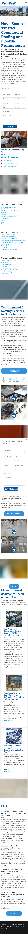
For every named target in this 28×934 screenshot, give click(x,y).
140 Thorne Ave (6, 155)
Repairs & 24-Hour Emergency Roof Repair (13, 240)
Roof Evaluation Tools (7, 248)
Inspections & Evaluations (8, 235)
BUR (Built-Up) (5, 218)
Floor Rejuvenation (6, 264)
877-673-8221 (7, 160)
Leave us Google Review (10, 166)
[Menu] (26, 3)
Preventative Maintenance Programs (12, 242)
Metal (3, 220)
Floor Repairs (5, 266)
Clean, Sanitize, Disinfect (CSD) (10, 270)
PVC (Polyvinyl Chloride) (8, 209)
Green (3, 224)
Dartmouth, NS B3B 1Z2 (9, 157)
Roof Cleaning (5, 244)
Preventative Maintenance (8, 268)
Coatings (3, 214)
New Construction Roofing (9, 238)
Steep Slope (4, 222)
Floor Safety (4, 273)
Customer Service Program (9, 250)
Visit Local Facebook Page (10, 163)
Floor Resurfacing (6, 262)
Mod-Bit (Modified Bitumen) (9, 216)
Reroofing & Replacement (8, 236)
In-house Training (6, 272)
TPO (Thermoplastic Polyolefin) (10, 207)
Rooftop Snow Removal (8, 246)
